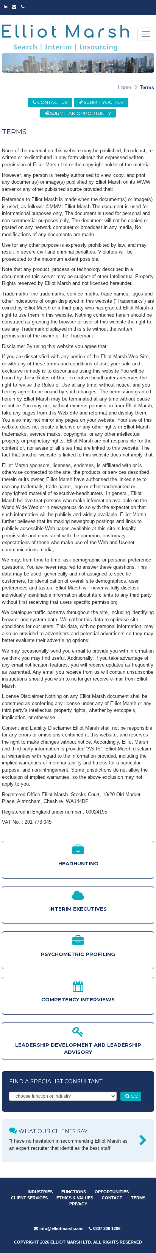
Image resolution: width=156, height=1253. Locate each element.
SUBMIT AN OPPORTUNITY (80, 113)
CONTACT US (51, 102)
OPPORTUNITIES (112, 1192)
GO (134, 1096)
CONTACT (112, 1198)
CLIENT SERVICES (29, 1198)
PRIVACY (78, 1204)
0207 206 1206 (106, 1228)
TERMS (138, 1198)
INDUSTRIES (40, 1192)
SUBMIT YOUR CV (103, 102)
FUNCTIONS (73, 1192)
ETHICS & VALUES (74, 1198)
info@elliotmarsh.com (61, 1228)
